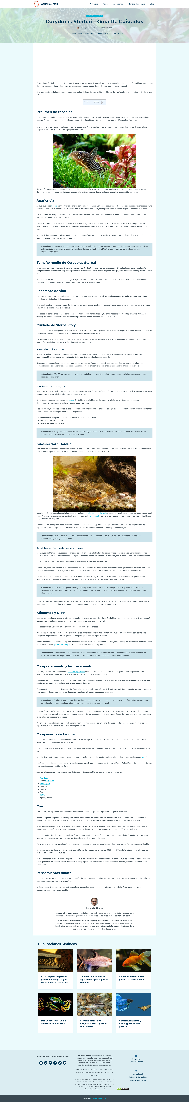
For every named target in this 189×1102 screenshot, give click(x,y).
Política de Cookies (138, 1080)
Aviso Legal (138, 1074)
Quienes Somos (136, 1062)
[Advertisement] (94, 64)
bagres (54, 206)
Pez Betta (44, 778)
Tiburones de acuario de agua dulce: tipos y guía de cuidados (94, 979)
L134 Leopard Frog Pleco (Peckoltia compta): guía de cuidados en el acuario (54, 979)
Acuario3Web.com (98, 1099)
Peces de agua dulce (94, 16)
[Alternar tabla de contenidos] (102, 102)
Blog (152, 4)
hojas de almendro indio (97, 513)
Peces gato (45, 784)
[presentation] (55, 960)
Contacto (136, 1059)
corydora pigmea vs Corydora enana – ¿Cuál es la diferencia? (93, 1024)
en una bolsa (95, 516)
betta (144, 757)
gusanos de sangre (61, 644)
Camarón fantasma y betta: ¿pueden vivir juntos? (130, 1024)
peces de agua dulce (76, 672)
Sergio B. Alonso (94, 908)
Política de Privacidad (138, 1077)
